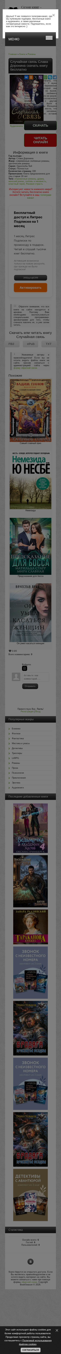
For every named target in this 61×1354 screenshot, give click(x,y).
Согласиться (30, 1350)
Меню (13, 39)
